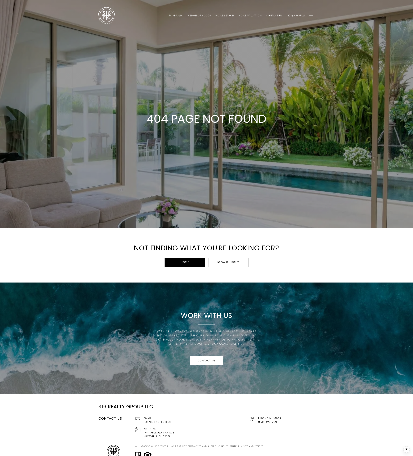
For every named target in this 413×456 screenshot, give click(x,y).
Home (185, 262)
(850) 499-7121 (267, 422)
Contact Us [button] (206, 360)
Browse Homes (228, 262)
